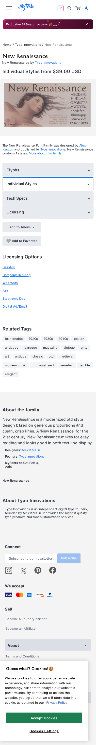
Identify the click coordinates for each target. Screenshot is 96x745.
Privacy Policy (56, 702)
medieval (66, 356)
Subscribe (69, 558)
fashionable (14, 339)
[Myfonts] (26, 10)
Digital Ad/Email (14, 306)
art (7, 356)
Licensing (15, 212)
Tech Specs (17, 198)
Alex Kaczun (31, 450)
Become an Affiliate (20, 628)
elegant (11, 374)
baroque (30, 348)
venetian (67, 365)
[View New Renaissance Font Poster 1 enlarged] (49, 105)
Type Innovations (28, 44)
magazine (50, 348)
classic (37, 356)
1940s (63, 339)
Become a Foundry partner (26, 619)
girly (84, 348)
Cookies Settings (44, 731)
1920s (33, 339)
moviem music (16, 365)
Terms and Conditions (22, 656)
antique (21, 356)
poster (79, 339)
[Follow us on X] (25, 570)
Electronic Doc (13, 298)
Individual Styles (21, 184)
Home (7, 44)
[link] (78, 8)
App (5, 290)
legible (85, 365)
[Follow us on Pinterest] (40, 570)
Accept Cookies (44, 717)
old (51, 356)
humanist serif (43, 365)
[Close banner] (86, 24)
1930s (48, 339)
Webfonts (10, 283)
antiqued (11, 348)
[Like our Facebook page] (54, 570)
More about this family (45, 153)
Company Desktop (16, 275)
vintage (69, 348)
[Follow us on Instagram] (10, 570)
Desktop (8, 267)
